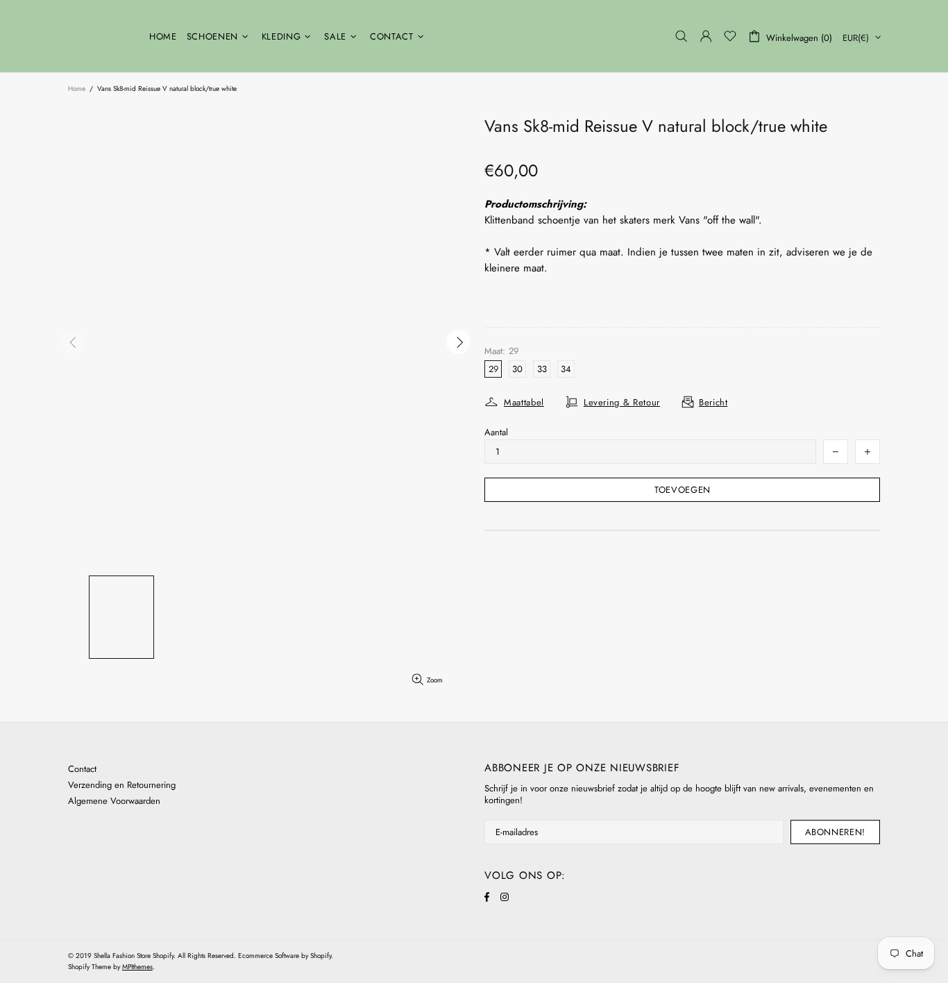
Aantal (496, 432)
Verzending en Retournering (122, 785)
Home (76, 88)
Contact (82, 769)
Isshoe (100, 36)
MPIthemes (137, 966)
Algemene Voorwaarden (114, 801)
